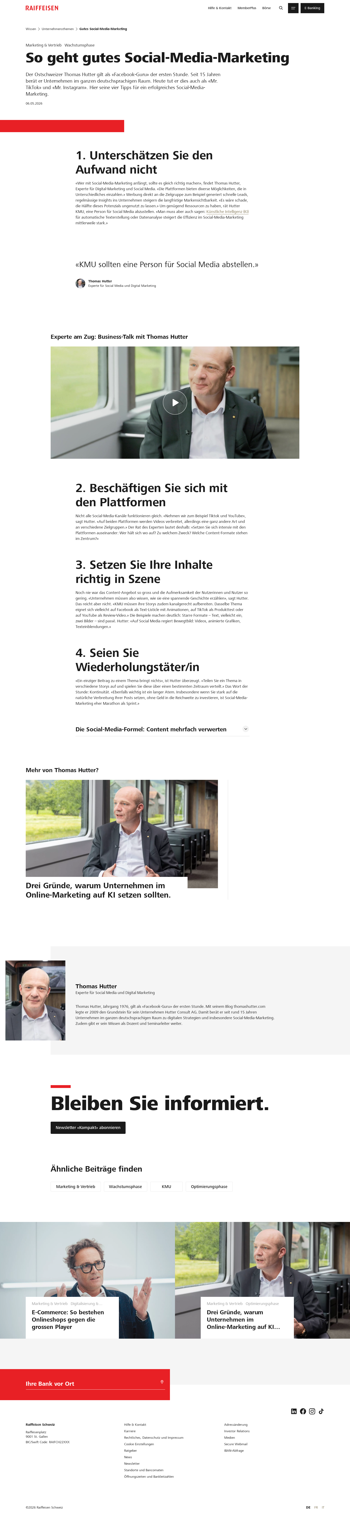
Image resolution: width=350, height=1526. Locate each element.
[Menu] (293, 8)
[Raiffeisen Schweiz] (42, 8)
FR (316, 1507)
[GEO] (162, 1382)
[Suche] (281, 8)
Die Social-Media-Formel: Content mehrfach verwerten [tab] (151, 729)
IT (323, 1507)
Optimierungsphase (209, 1186)
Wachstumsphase (125, 1186)
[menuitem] (219, 8)
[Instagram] (312, 1411)
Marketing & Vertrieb (75, 1186)
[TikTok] (321, 1411)
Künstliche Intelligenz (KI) (227, 211)
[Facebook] (303, 1411)
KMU (166, 1186)
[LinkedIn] (294, 1411)
